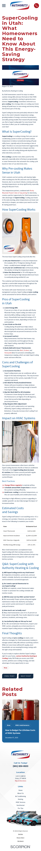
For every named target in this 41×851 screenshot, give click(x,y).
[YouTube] (31, 821)
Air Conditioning (20, 796)
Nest (21, 350)
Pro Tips (20, 808)
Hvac (5, 668)
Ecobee (26, 350)
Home (20, 790)
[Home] (19, 6)
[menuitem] (20, 834)
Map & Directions (20, 781)
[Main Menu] (4, 5)
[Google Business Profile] (10, 821)
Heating (20, 799)
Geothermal (20, 805)
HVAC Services (20, 802)
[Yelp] (23, 821)
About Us (20, 793)
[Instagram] (18, 821)
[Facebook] (14, 821)
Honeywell (7, 353)
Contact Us (20, 811)
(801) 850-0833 (20, 766)
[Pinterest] (27, 821)
